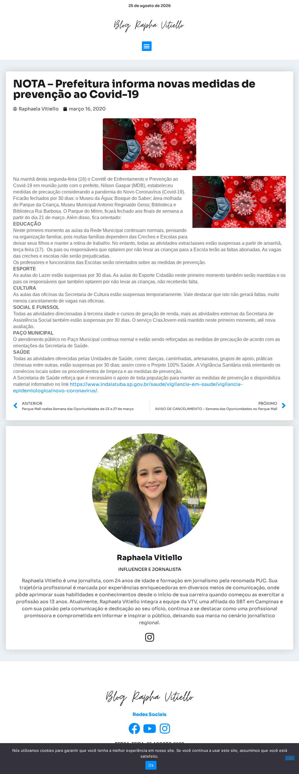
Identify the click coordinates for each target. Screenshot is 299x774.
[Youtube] (149, 728)
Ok (151, 765)
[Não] (290, 758)
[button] (147, 46)
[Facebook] (134, 728)
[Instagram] (150, 637)
